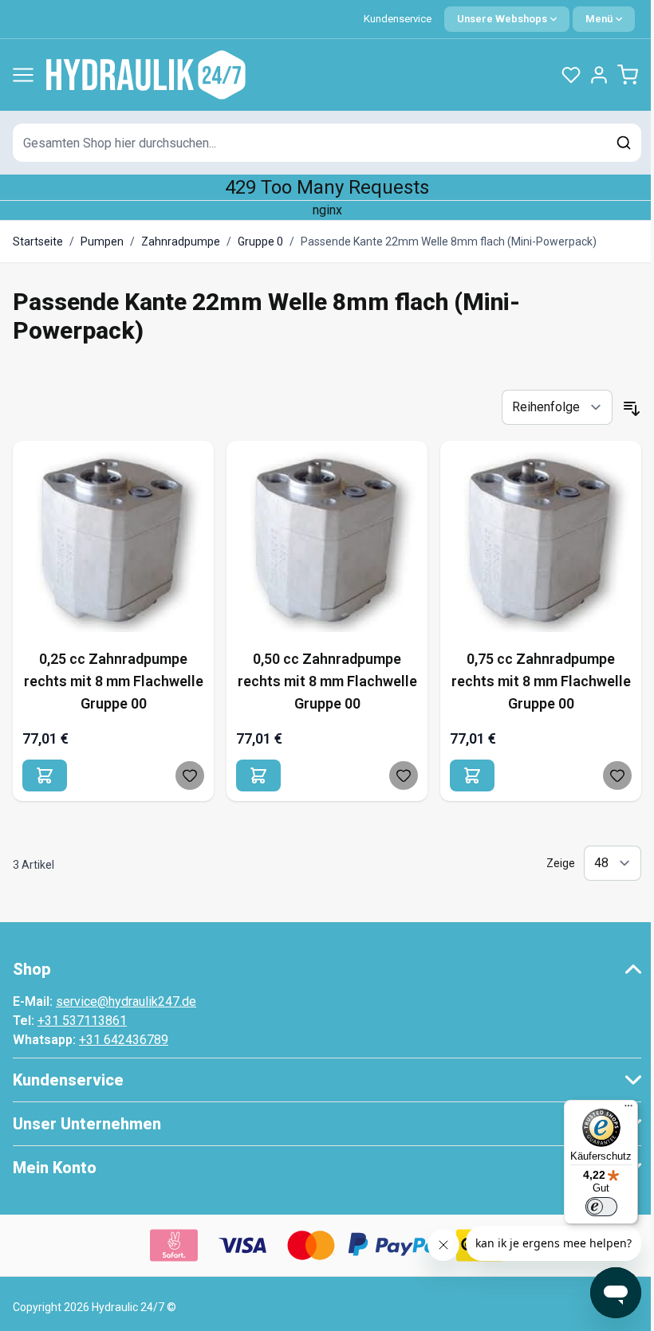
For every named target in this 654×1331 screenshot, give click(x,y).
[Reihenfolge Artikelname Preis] (557, 407)
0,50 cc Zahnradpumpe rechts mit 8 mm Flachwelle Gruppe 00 (327, 681)
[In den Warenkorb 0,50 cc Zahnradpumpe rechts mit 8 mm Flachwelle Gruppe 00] (258, 775)
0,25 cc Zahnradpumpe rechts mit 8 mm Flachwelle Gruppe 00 (113, 681)
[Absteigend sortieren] (631, 408)
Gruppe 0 (260, 241)
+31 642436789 (123, 1039)
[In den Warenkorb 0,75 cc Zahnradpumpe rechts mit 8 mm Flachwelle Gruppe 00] (472, 775)
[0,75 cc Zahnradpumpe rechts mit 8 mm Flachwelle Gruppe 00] (541, 541)
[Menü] (628, 1109)
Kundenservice (397, 19)
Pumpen (102, 241)
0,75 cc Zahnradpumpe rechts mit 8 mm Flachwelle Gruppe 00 (541, 681)
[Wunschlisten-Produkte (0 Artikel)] (571, 75)
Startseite (38, 241)
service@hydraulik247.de (126, 1001)
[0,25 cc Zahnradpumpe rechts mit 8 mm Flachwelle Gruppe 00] (113, 541)
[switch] (601, 1206)
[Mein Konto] (599, 74)
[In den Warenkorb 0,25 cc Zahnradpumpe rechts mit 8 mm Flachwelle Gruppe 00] (44, 775)
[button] (327, 969)
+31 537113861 (82, 1020)
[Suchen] (623, 143)
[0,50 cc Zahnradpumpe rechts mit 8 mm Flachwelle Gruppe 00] (327, 541)
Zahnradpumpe (180, 241)
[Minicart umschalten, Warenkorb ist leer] (627, 74)
